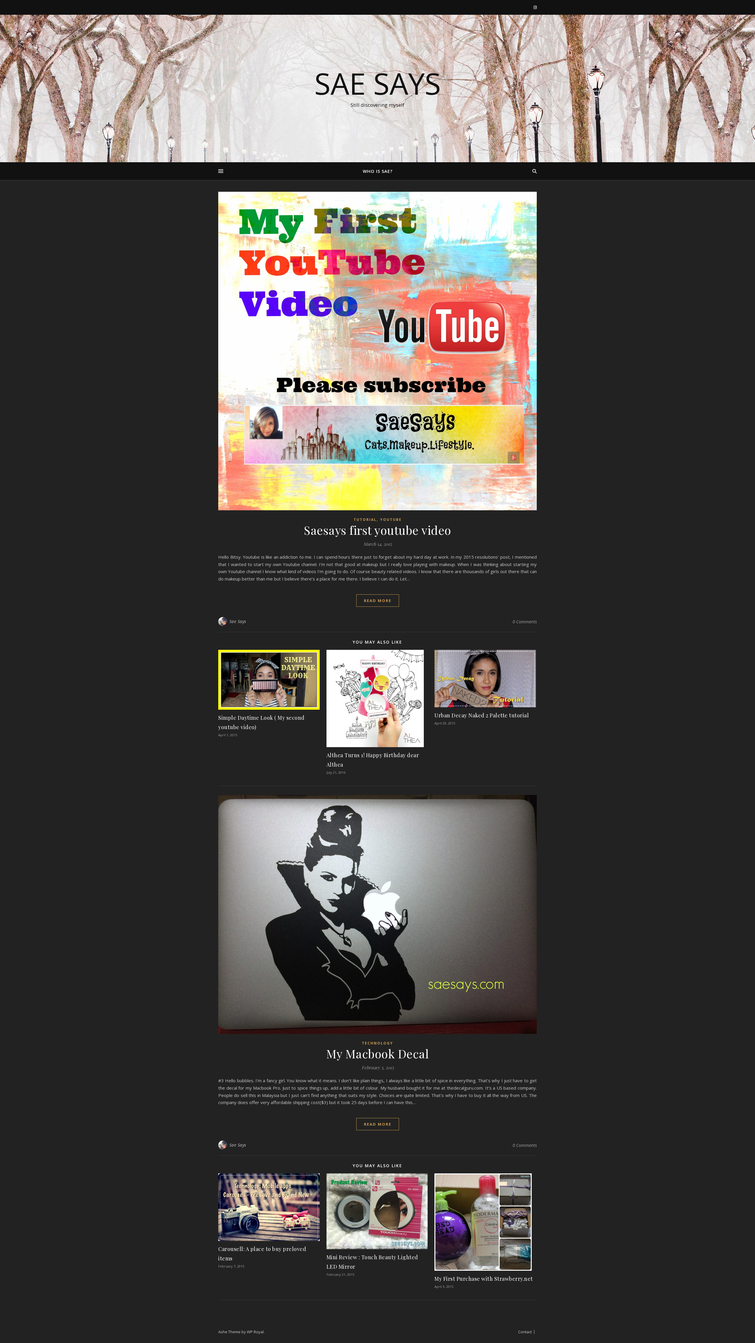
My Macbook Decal (377, 1053)
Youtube (391, 519)
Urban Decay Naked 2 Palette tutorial (481, 715)
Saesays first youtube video (377, 530)
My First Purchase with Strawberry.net (483, 1278)
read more (377, 600)
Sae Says (377, 83)
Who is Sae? (378, 171)
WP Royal (255, 1331)
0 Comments (525, 621)
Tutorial (365, 519)
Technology (377, 1043)
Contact (525, 1331)
